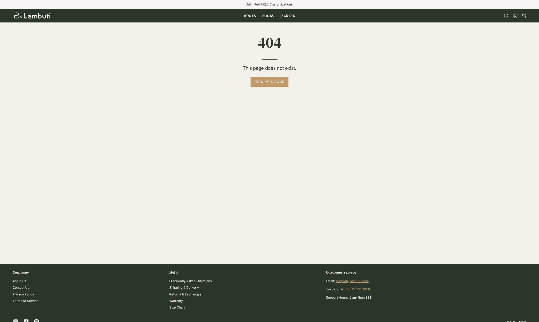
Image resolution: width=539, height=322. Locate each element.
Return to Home (269, 81)
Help (173, 272)
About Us (19, 281)
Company (21, 272)
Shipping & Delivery (184, 288)
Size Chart (177, 308)
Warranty (176, 301)
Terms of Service (26, 301)
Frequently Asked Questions (190, 281)
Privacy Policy (23, 294)
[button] (250, 15)
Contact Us (21, 288)
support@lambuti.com (352, 281)
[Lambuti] (32, 15)
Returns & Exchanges (185, 294)
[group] (269, 4)
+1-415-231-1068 (357, 289)
